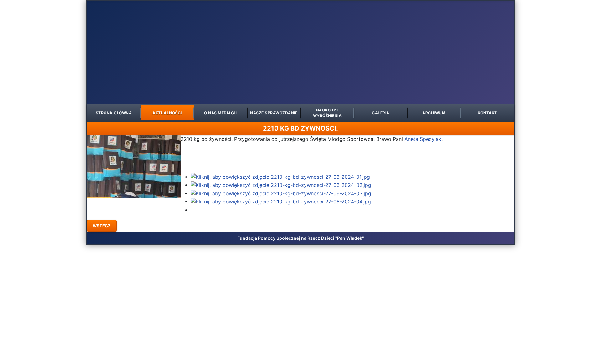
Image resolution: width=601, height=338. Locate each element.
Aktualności (167, 112)
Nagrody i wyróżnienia (327, 113)
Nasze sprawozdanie (273, 112)
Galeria (380, 112)
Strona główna (114, 112)
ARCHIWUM (433, 112)
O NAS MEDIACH (220, 112)
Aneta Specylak (422, 139)
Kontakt (487, 112)
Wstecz (102, 225)
